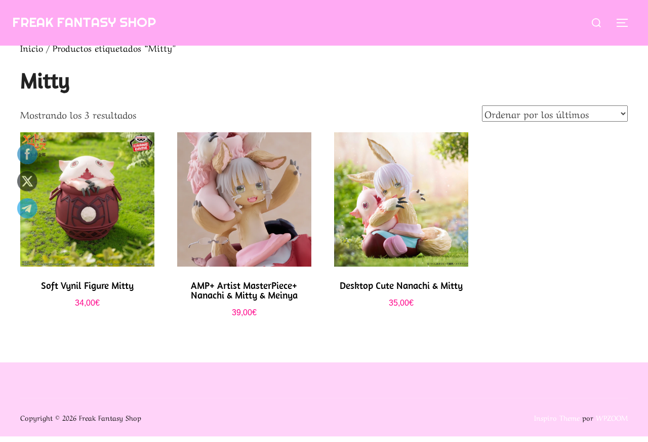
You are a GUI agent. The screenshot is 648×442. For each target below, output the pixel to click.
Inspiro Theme (557, 417)
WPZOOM (612, 417)
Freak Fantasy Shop (84, 22)
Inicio (31, 47)
